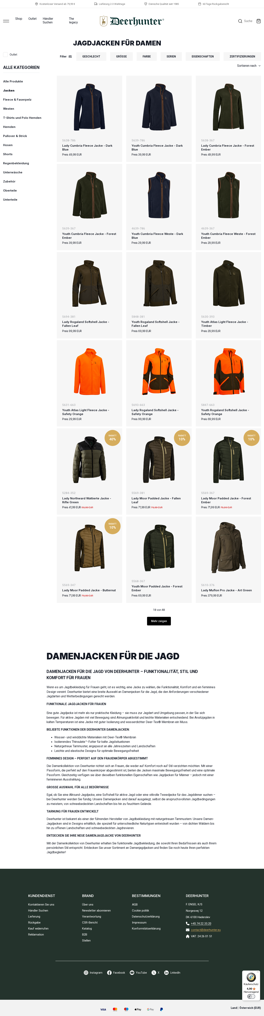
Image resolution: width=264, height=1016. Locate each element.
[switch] (251, 996)
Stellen (86, 940)
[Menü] (257, 973)
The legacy (73, 20)
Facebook (119, 972)
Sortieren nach (246, 66)
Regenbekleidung (16, 163)
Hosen (8, 145)
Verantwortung (91, 916)
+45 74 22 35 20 (201, 923)
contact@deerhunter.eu (206, 930)
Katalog (87, 928)
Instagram (96, 972)
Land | (246, 1007)
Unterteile (10, 199)
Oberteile (10, 190)
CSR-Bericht (90, 922)
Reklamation (36, 934)
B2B (84, 934)
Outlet (32, 19)
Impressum (139, 922)
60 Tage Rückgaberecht (216, 4)
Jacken (8, 90)
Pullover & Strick (15, 136)
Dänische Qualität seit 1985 (164, 4)
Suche (248, 21)
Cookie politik (140, 910)
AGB (135, 904)
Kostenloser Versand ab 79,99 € (57, 4)
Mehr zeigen (159, 621)
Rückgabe (34, 922)
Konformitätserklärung (146, 928)
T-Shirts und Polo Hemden (22, 118)
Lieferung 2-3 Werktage (112, 4)
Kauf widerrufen (38, 928)
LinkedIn (175, 972)
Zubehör (9, 181)
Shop (18, 19)
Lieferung (34, 916)
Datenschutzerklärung (146, 916)
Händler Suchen (48, 20)
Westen (8, 108)
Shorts (8, 154)
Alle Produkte (13, 81)
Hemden (9, 127)
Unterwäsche (12, 172)
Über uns (87, 904)
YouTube (141, 972)
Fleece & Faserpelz (17, 99)
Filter (63, 56)
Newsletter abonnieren (96, 910)
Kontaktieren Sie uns (41, 904)
